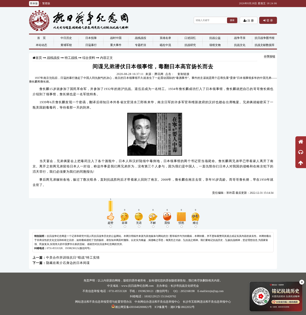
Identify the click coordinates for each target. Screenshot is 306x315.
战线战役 (140, 37)
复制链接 (183, 73)
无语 (139, 222)
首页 (39, 57)
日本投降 (91, 37)
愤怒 (181, 222)
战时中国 (115, 37)
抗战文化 (239, 44)
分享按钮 (269, 56)
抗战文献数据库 (264, 44)
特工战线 (71, 58)
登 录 (269, 20)
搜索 (232, 20)
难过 (195, 222)
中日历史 (66, 37)
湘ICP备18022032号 (182, 306)
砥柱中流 (165, 44)
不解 (153, 222)
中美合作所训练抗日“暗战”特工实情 (73, 257)
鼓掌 (125, 222)
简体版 (34, 3)
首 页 (41, 37)
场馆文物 (215, 44)
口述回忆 (190, 37)
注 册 (250, 20)
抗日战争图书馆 (264, 37)
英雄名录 (165, 37)
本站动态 (41, 44)
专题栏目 (140, 44)
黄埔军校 (66, 44)
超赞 (110, 222)
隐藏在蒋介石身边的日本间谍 (68, 263)
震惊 (167, 222)
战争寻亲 (239, 37)
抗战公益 (215, 37)
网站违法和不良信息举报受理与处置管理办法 (103, 301)
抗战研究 (190, 44)
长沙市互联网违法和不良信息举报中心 (207, 301)
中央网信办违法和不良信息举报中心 (157, 301)
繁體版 (46, 3)
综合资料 (88, 58)
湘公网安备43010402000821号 (133, 306)
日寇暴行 (91, 44)
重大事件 (115, 44)
